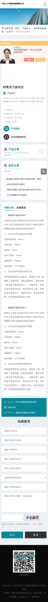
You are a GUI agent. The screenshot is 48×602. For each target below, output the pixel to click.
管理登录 (35, 597)
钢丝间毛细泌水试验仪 (26, 413)
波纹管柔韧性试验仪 (16, 184)
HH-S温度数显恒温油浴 (26, 402)
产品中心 (26, 28)
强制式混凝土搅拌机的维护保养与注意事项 (25, 189)
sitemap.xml (24, 597)
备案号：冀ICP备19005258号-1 (18, 593)
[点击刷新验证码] (32, 517)
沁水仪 (9, 31)
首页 (17, 28)
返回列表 (12, 407)
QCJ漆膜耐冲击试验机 (17, 195)
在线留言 (21, 207)
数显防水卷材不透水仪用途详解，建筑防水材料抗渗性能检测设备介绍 (25, 179)
